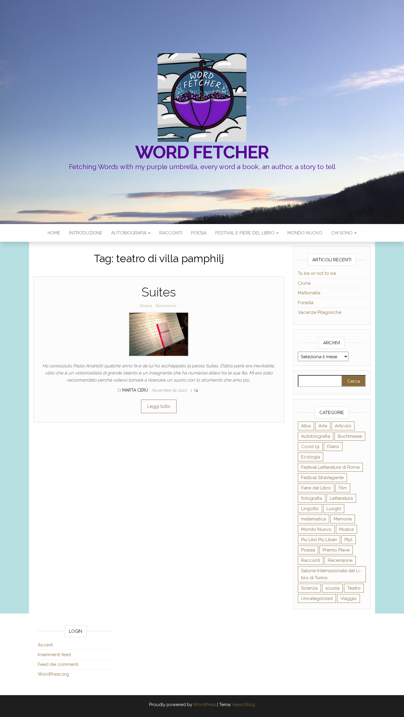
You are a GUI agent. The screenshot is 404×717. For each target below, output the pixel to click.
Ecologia (310, 457)
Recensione (165, 306)
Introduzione (85, 233)
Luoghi (334, 508)
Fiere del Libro (316, 488)
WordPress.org (53, 674)
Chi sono (342, 233)
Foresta (305, 302)
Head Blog (243, 704)
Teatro (354, 588)
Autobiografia (129, 233)
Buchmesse (350, 436)
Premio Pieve (336, 550)
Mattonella (309, 293)
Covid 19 (310, 446)
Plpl (349, 539)
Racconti (170, 233)
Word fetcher (202, 152)
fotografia (311, 498)
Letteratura (341, 498)
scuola (332, 588)
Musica (145, 306)
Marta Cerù (135, 390)
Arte (323, 426)
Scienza (309, 588)
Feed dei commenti (58, 664)
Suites (158, 292)
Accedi (45, 645)
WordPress (204, 704)
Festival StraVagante (322, 477)
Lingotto (310, 508)
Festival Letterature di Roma (330, 467)
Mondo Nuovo (304, 233)
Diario (333, 446)
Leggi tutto (158, 406)
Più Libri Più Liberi (319, 539)
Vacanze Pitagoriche (319, 312)
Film (343, 488)
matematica (313, 519)
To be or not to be (317, 273)
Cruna (304, 283)
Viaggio (348, 598)
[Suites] (159, 334)
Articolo (343, 426)
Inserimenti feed (54, 654)
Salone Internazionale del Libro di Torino (331, 574)
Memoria (343, 519)
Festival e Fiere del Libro (245, 233)
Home (54, 233)
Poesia (198, 233)
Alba (306, 426)
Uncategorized (317, 598)
